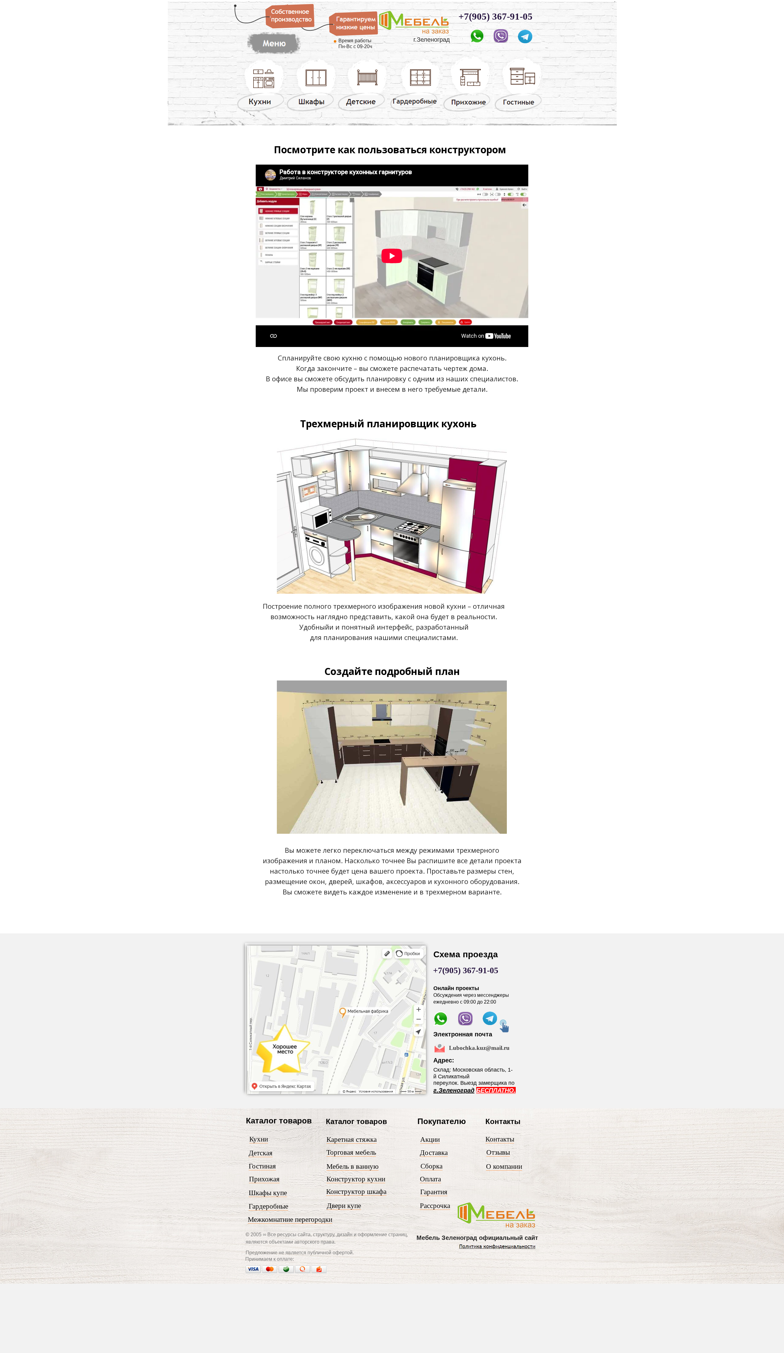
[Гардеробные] (415, 111)
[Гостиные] (518, 112)
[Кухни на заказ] (261, 111)
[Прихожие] (467, 111)
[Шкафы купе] (312, 111)
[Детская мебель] (362, 111)
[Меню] (414, 34)
